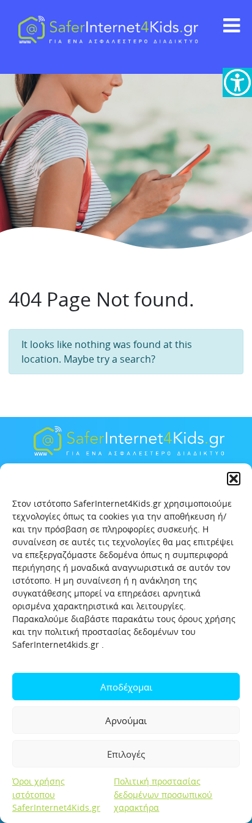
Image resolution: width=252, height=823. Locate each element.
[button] (234, 479)
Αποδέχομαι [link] (126, 687)
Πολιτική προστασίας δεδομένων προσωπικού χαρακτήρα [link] (163, 794)
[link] (237, 82)
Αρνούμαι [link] (126, 720)
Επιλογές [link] (126, 754)
